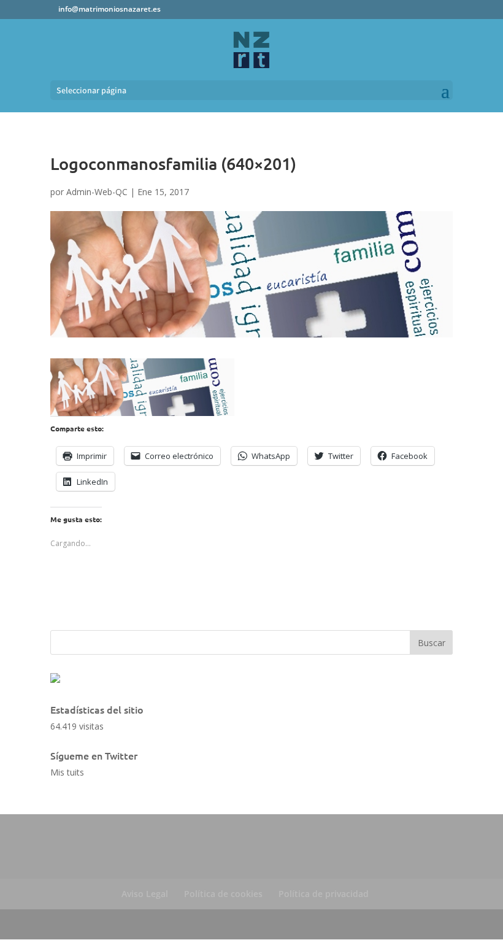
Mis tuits (67, 772)
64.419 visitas (77, 726)
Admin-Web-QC (97, 192)
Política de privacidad (323, 894)
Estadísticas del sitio (97, 709)
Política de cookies (223, 894)
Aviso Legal (144, 894)
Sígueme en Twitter (93, 755)
